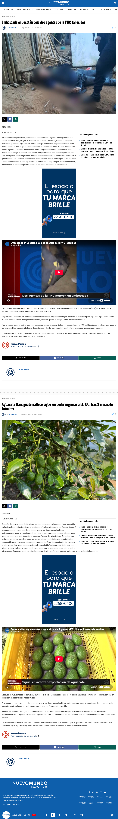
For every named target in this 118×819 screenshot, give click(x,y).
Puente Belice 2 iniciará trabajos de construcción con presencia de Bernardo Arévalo (96, 142)
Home (4, 16)
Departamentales (25, 10)
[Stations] (81, 815)
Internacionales (43, 10)
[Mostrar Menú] (3, 3)
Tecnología (106, 10)
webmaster (13, 28)
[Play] (53, 815)
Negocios (84, 10)
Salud (94, 10)
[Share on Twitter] (4, 119)
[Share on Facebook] (9, 119)
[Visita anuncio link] (59, 203)
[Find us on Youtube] (105, 792)
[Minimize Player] (112, 815)
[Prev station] (60, 815)
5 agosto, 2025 (26, 28)
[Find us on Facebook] (89, 792)
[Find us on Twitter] (101, 792)
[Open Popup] (74, 815)
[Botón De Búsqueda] (115, 3)
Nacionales (8, 10)
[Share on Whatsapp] (15, 119)
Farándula (71, 10)
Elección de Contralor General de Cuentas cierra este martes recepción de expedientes (98, 149)
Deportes (59, 10)
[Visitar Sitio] (59, 3)
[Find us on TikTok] (93, 792)
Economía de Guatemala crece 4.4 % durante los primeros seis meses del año (98, 155)
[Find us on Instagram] (97, 792)
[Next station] (46, 815)
